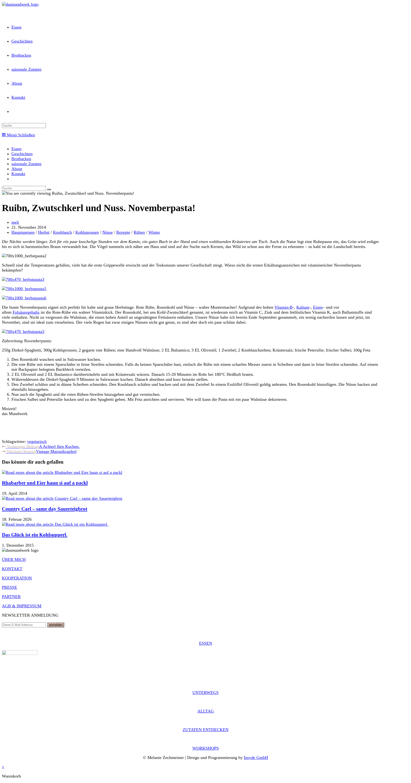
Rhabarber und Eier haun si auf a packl (45, 483)
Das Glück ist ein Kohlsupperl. (34, 535)
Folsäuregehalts (26, 312)
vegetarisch (37, 441)
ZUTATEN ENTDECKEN (206, 729)
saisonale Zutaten (26, 163)
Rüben (139, 232)
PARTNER (11, 596)
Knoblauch (62, 232)
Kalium (302, 307)
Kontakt (18, 173)
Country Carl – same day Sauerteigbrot (44, 509)
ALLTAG (205, 711)
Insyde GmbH (256, 757)
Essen (16, 148)
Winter (154, 232)
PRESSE (9, 587)
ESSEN (205, 643)
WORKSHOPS (205, 748)
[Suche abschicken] (49, 189)
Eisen (318, 307)
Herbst (43, 232)
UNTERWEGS (205, 692)
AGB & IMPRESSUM (21, 606)
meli (15, 222)
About (16, 168)
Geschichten (22, 153)
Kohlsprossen (87, 232)
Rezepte (123, 232)
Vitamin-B (283, 307)
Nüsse (107, 232)
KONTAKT (12, 568)
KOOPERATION (17, 578)
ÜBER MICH (14, 559)
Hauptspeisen (22, 232)
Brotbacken (21, 158)
